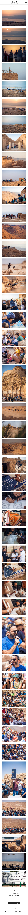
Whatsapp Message (14, 903)
